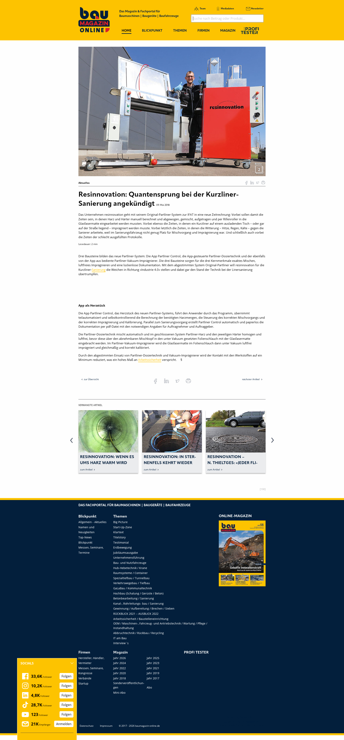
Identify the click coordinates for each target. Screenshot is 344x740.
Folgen (66, 676)
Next (273, 443)
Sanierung (99, 270)
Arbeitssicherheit (149, 360)
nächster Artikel (251, 379)
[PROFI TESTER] (250, 30)
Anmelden (63, 724)
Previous (71, 443)
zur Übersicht (91, 379)
